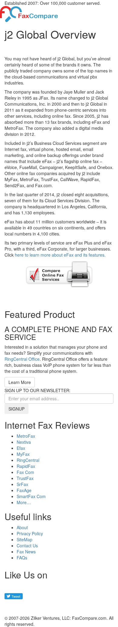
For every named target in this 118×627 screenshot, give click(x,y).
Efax (21, 448)
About (22, 527)
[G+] (12, 607)
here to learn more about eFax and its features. (60, 255)
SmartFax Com (31, 496)
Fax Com (25, 472)
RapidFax (26, 466)
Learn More (19, 382)
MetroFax (26, 436)
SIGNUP (16, 409)
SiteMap (24, 539)
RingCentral (28, 460)
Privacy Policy (30, 533)
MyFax (23, 454)
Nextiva (24, 442)
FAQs (22, 558)
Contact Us (27, 545)
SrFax (22, 484)
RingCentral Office (22, 359)
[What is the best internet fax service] (29, 13)
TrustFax (25, 478)
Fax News (26, 552)
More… (24, 502)
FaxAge (24, 490)
